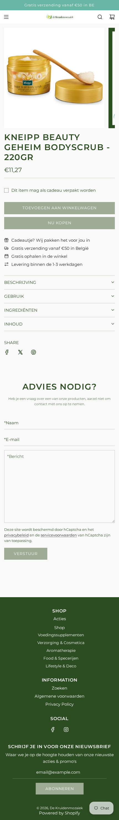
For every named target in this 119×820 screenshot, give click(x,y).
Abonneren (59, 788)
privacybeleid (16, 535)
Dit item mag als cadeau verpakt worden (53, 190)
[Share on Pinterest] (33, 353)
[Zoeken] (100, 17)
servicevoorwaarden (59, 535)
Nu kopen (59, 222)
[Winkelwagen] (112, 17)
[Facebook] (53, 729)
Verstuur (26, 553)
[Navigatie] (6, 17)
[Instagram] (66, 729)
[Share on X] (20, 353)
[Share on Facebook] (7, 353)
